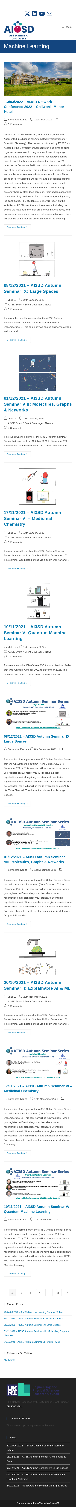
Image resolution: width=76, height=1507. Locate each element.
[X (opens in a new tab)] (27, 13)
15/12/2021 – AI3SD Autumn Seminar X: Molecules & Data (34, 1318)
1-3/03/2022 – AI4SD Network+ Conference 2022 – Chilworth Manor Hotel (34, 107)
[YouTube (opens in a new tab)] (42, 13)
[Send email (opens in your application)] (49, 13)
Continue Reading (19, 228)
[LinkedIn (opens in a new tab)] (34, 13)
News (48, 304)
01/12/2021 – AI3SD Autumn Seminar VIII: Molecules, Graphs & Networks (38, 404)
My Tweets (9, 1360)
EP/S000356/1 (15, 1406)
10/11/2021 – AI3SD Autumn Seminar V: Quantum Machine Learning (35, 632)
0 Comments (15, 124)
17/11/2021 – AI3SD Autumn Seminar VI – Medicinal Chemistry (32, 518)
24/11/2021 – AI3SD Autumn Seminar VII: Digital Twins (32, 1342)
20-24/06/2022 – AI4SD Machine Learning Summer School (33, 1312)
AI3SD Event (15, 304)
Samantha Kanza (17, 119)
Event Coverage (34, 304)
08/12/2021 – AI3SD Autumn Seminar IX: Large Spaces (32, 1325)
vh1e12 (12, 299)
